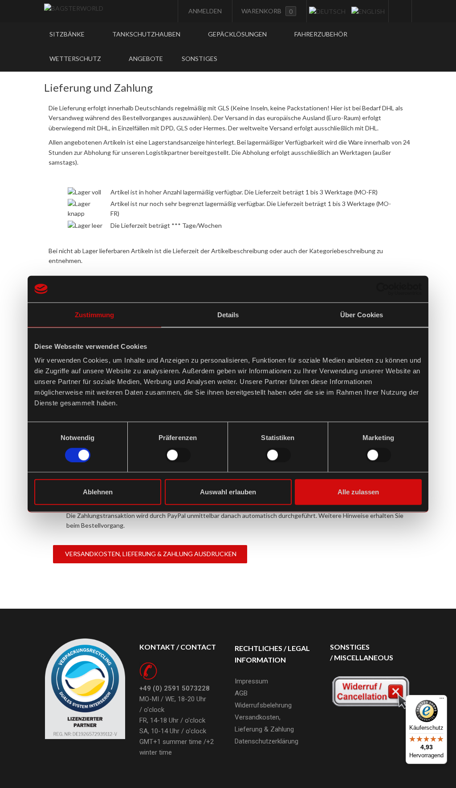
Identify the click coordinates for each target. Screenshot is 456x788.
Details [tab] (228, 314)
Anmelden (204, 11)
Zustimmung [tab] (94, 314)
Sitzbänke (67, 34)
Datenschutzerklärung (266, 741)
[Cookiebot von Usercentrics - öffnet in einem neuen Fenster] (383, 288)
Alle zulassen (358, 492)
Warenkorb (267, 11)
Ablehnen (98, 492)
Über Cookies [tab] (361, 314)
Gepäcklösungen (238, 34)
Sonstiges (200, 58)
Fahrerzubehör (320, 34)
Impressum (251, 681)
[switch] (178, 455)
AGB (241, 693)
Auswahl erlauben (228, 492)
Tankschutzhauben (147, 34)
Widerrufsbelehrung (263, 705)
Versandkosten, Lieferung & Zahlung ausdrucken (150, 554)
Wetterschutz (75, 58)
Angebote (146, 58)
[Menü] (441, 700)
